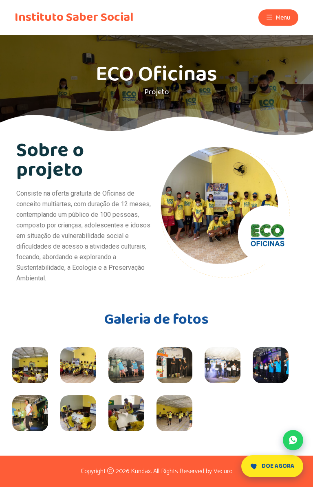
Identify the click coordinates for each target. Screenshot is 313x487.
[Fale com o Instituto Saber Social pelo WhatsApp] (293, 440)
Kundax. (141, 471)
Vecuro (223, 471)
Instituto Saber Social (74, 17)
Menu (282, 18)
